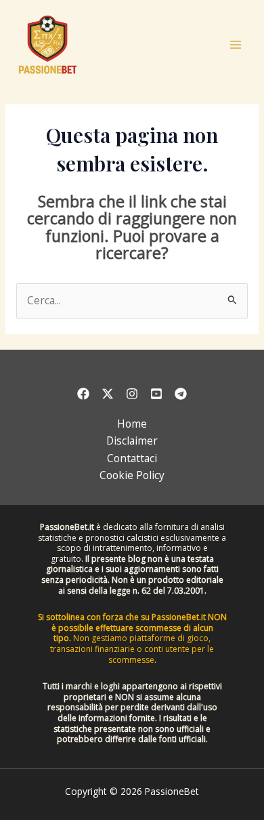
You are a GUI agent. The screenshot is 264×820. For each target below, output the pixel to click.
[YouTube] (156, 394)
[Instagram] (132, 394)
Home (132, 423)
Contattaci (132, 458)
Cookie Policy (132, 475)
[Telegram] (181, 394)
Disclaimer (132, 440)
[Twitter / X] (108, 394)
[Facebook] (83, 394)
